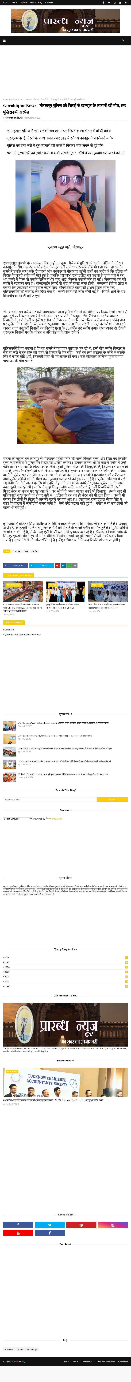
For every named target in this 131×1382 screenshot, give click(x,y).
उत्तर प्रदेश (16, 551)
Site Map (49, 3)
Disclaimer (123, 1362)
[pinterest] (126, 3)
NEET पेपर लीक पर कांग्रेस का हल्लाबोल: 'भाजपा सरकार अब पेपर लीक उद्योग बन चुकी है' (106, 606)
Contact (23, 3)
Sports (20, 1349)
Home (5, 3)
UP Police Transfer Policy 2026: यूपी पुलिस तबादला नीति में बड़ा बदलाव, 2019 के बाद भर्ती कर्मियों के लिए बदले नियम (63, 774)
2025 (65, 962)
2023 (66, 972)
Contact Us (87, 1362)
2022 (65, 977)
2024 (66, 967)
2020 (66, 986)
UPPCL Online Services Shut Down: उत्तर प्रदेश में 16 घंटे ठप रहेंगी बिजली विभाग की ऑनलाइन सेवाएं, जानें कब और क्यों (64, 761)
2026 (65, 957)
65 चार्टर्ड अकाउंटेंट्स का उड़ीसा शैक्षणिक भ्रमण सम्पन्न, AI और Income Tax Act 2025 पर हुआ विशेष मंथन (53, 1100)
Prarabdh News (14, 118)
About (14, 3)
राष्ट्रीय (13, 99)
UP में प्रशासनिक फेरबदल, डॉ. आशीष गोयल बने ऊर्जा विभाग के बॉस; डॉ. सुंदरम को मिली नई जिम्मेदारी (55, 735)
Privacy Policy (36, 3)
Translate (57, 818)
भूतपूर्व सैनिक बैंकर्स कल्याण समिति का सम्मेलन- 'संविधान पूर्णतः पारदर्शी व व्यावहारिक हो (63, 606)
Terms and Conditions (105, 1362)
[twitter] (109, 3)
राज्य (26, 551)
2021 (66, 981)
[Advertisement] (65, 74)
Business (9, 1349)
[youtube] (120, 3)
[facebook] (103, 3)
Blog (23, 1362)
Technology (32, 1349)
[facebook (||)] (50, 1233)
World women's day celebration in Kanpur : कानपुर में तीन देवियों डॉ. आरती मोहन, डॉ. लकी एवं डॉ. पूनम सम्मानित (63, 722)
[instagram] (115, 3)
